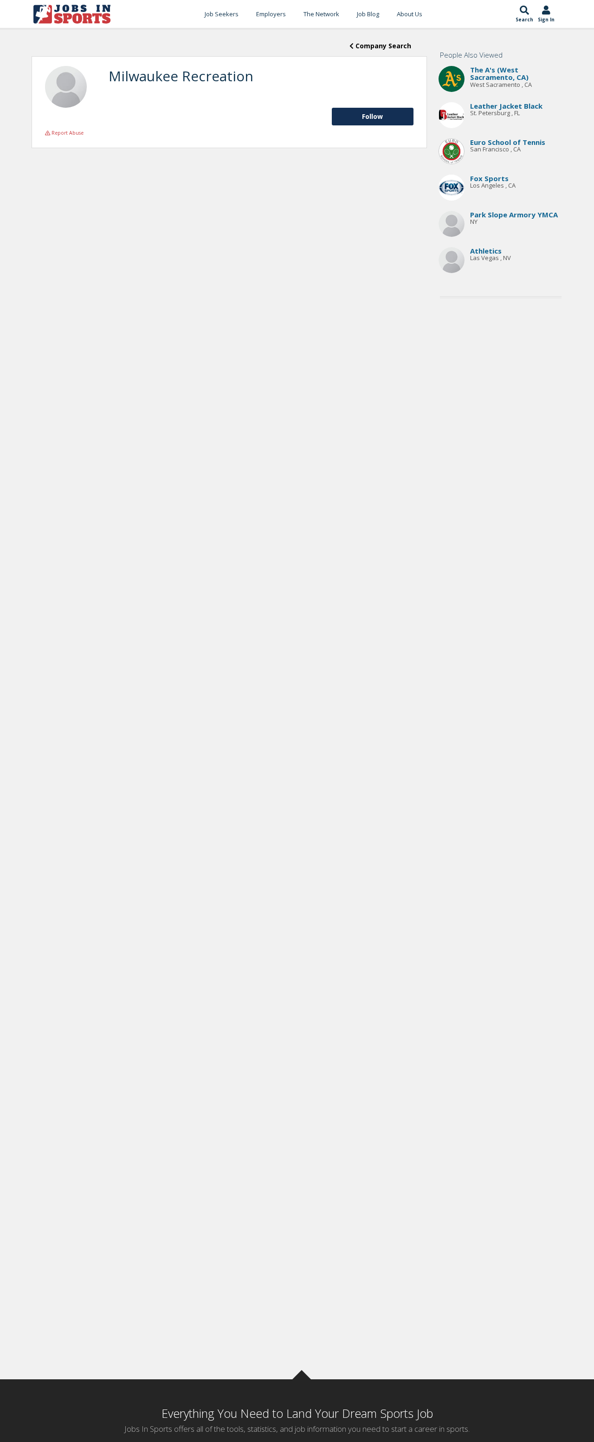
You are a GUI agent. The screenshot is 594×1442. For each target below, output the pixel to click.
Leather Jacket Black (506, 106)
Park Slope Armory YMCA (514, 214)
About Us (409, 14)
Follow (372, 116)
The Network (321, 14)
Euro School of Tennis (507, 142)
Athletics (486, 250)
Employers (271, 14)
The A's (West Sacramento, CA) (499, 73)
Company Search (382, 45)
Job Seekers (222, 14)
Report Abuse (67, 133)
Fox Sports (489, 178)
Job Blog (368, 14)
